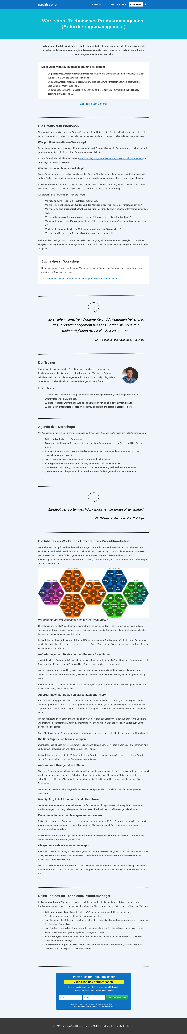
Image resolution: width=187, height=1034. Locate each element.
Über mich (121, 4)
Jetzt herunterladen (117, 997)
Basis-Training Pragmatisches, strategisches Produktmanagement (111, 158)
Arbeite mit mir (98, 4)
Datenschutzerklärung (107, 1026)
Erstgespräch (135, 4)
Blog (112, 4)
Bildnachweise (127, 1026)
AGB (93, 1026)
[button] (146, 4)
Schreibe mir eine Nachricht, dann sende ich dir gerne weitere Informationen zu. (79, 278)
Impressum (83, 1026)
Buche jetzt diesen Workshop (94, 104)
